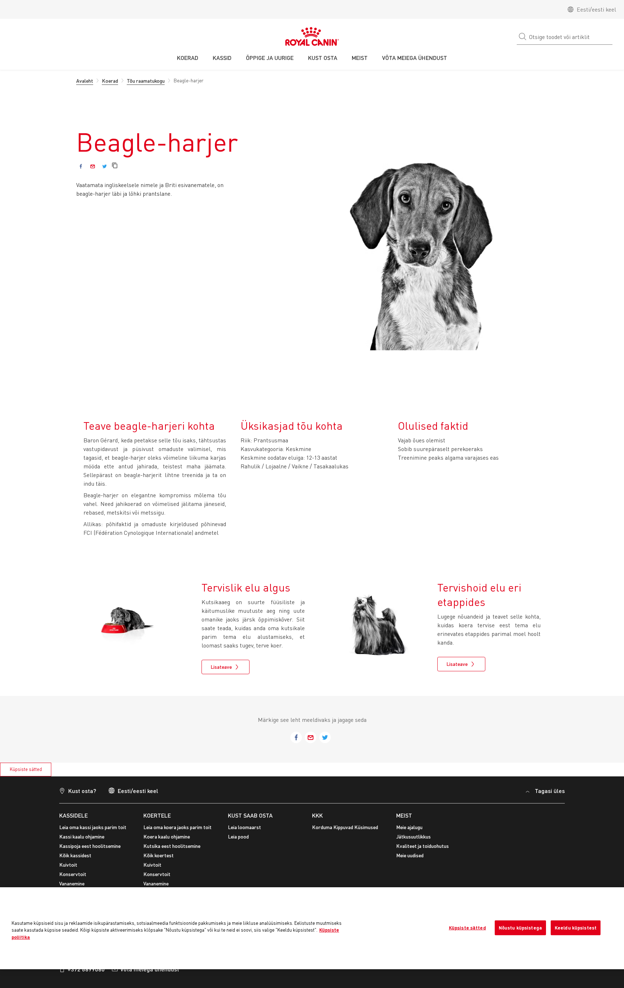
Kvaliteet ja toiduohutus (422, 846)
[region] (312, 928)
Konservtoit (72, 874)
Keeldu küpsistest (576, 927)
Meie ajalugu (409, 827)
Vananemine (71, 883)
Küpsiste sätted (26, 769)
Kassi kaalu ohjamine (81, 836)
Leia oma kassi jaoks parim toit (92, 827)
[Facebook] (80, 166)
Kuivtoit (68, 865)
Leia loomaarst (244, 827)
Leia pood (238, 836)
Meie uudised (410, 855)
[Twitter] (104, 166)
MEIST (404, 815)
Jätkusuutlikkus (413, 836)
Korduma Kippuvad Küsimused (345, 827)
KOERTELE (157, 815)
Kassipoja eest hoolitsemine (90, 846)
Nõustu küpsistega (520, 927)
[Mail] (92, 166)
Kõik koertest (158, 855)
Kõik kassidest (75, 855)
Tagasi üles (550, 790)
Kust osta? (82, 790)
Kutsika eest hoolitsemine (171, 846)
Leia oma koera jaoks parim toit (177, 827)
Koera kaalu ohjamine (166, 836)
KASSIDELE (73, 815)
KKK (317, 815)
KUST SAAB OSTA (250, 815)
